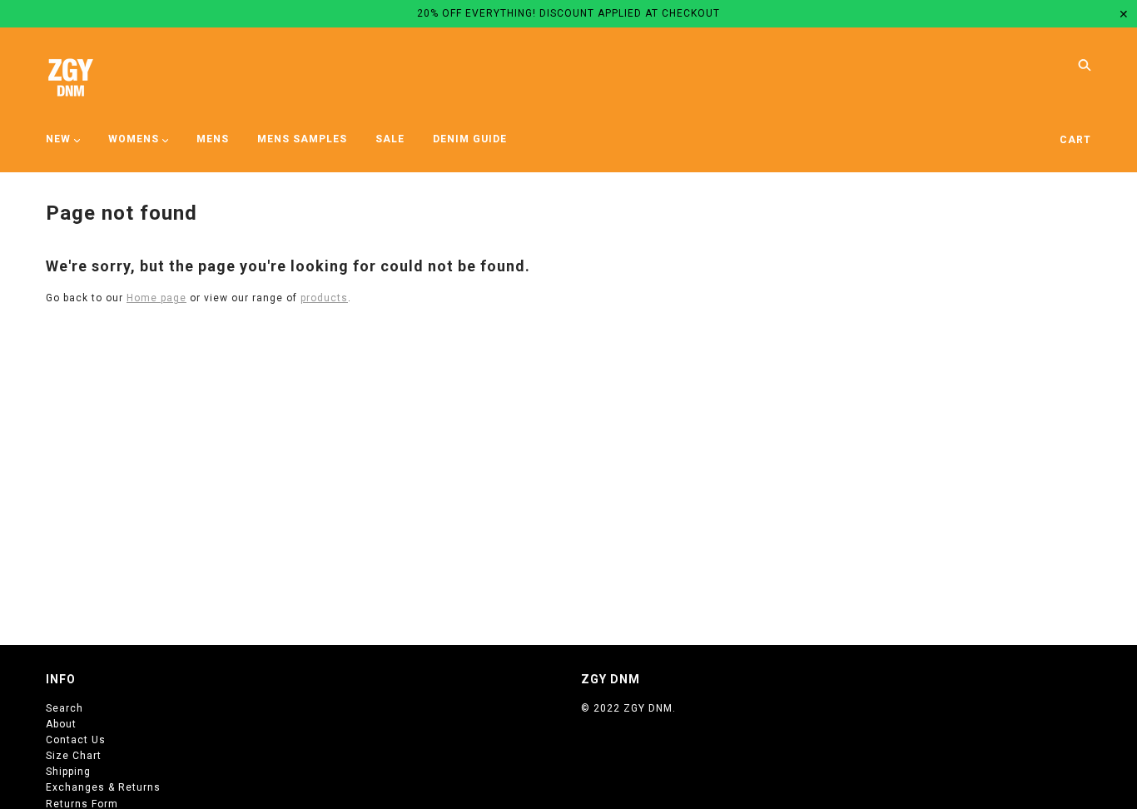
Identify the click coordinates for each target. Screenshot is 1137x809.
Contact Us (76, 740)
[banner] (71, 77)
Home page (156, 298)
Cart (1075, 140)
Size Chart (74, 756)
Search (64, 708)
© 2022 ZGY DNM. (628, 708)
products (324, 298)
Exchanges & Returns (103, 787)
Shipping (68, 771)
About (61, 724)
